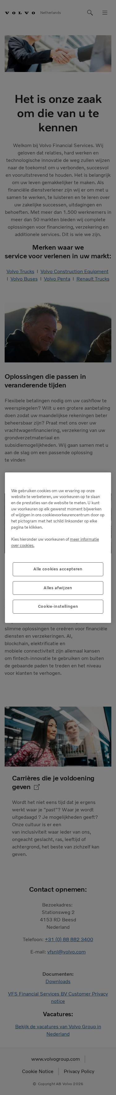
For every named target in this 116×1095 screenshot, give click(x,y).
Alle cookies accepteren (57, 569)
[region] (58, 547)
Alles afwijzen (58, 588)
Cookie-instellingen (58, 606)
